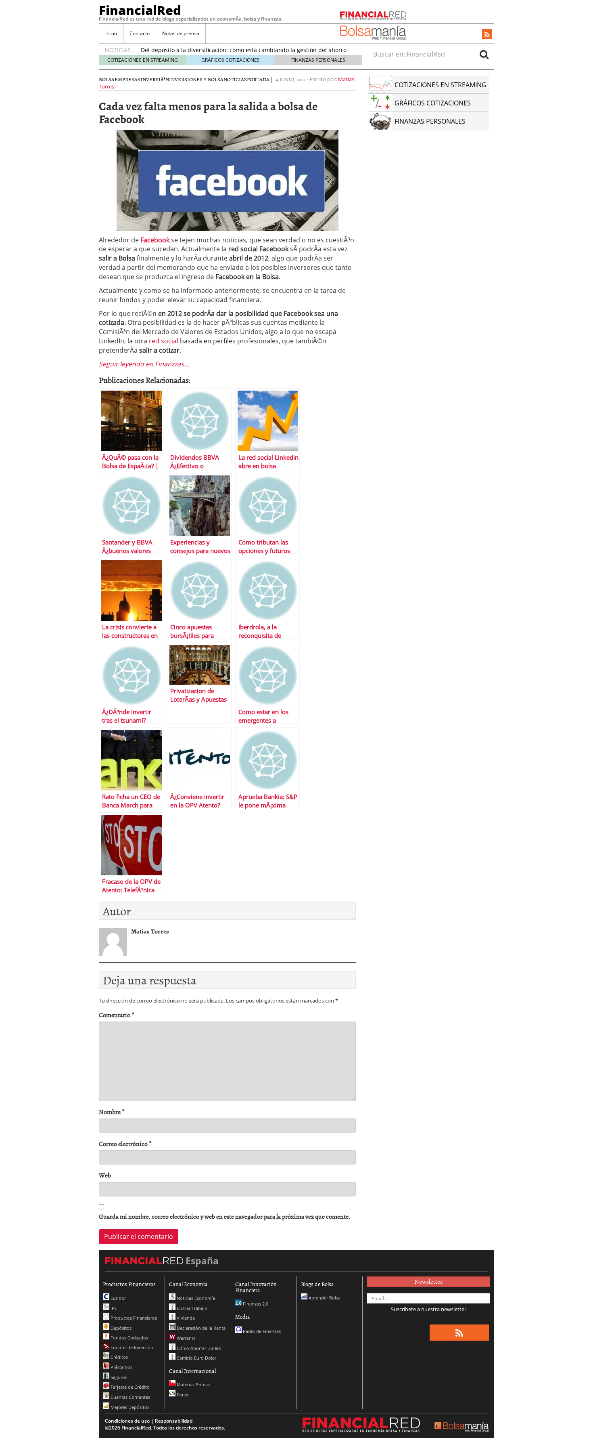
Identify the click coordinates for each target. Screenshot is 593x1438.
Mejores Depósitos (129, 1407)
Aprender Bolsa (323, 1298)
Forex (181, 1395)
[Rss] (487, 34)
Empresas (127, 79)
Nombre (112, 1111)
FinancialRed (140, 10)
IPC (113, 1308)
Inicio (111, 33)
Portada (258, 79)
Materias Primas (192, 1384)
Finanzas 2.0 (255, 1304)
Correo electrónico (125, 1143)
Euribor (117, 1298)
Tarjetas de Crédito (129, 1387)
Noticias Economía (195, 1298)
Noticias (235, 79)
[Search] (484, 54)
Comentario (116, 1015)
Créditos (118, 1357)
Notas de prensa (180, 33)
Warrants (185, 1338)
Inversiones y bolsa (196, 79)
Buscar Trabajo (191, 1308)
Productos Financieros (133, 1318)
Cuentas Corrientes (129, 1397)
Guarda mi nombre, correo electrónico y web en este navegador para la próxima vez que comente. (224, 1216)
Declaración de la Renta (200, 1328)
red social (164, 340)
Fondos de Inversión (131, 1347)
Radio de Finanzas (261, 1331)
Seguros (118, 1377)
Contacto (139, 33)
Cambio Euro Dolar (195, 1358)
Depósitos (120, 1328)
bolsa (107, 79)
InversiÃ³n (154, 79)
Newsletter (428, 1281)
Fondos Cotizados (128, 1338)
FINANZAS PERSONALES (318, 60)
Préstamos (120, 1367)
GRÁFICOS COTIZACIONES (230, 60)
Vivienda (185, 1318)
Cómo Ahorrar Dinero (198, 1348)
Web (105, 1175)
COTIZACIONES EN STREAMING (142, 60)
